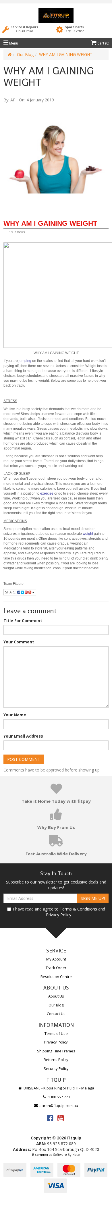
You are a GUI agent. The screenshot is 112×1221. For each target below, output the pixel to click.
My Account (56, 959)
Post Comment (23, 759)
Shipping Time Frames (56, 1051)
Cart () (102, 43)
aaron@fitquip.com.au (58, 1105)
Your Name (14, 714)
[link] (50, 1118)
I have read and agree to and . (59, 911)
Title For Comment (22, 620)
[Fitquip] (56, 15)
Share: (11, 592)
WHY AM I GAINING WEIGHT (65, 54)
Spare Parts (74, 29)
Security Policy (56, 1068)
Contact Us (56, 1013)
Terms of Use (56, 1033)
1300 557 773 (58, 1097)
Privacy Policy (58, 914)
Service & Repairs (24, 29)
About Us (56, 996)
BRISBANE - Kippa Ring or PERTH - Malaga (58, 1088)
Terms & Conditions (78, 909)
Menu (13, 43)
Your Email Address (23, 736)
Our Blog (25, 54)
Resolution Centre (56, 976)
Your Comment (18, 642)
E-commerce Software (49, 1154)
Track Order (56, 967)
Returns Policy (56, 1059)
